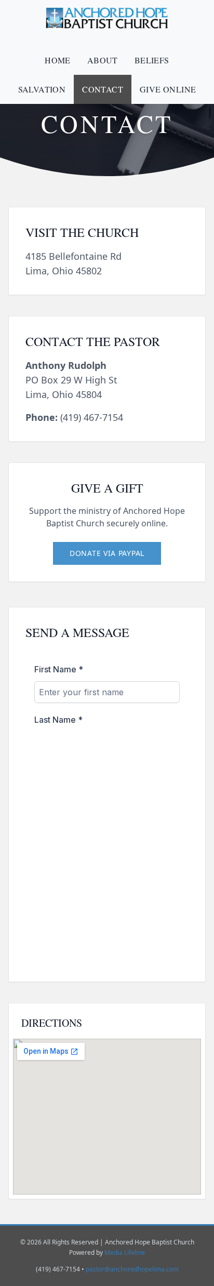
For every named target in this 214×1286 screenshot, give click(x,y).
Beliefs (152, 60)
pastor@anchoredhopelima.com (132, 1269)
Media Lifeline (124, 1252)
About (102, 60)
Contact (102, 89)
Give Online (168, 89)
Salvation (42, 89)
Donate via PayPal (107, 553)
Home (58, 60)
